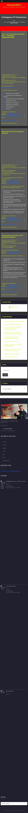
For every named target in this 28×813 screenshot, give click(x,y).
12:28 (4, 106)
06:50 (4, 102)
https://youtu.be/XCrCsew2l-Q (12, 183)
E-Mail (3, 457)
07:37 (4, 104)
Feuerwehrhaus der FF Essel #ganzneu (12, 353)
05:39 (4, 100)
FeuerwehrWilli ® (14, 5)
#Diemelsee (15, 120)
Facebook (4, 444)
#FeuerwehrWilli (5, 120)
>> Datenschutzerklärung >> (14, 471)
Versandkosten (10, 486)
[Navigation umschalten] (14, 11)
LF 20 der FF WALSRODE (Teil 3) (11, 357)
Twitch (3, 454)
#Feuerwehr (10, 120)
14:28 (4, 108)
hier (7, 425)
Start (14, 20)
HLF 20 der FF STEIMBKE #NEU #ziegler (12, 324)
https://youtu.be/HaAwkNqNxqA (8, 87)
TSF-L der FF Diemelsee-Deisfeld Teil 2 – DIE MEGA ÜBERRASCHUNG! (14, 23)
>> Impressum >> (4, 471)
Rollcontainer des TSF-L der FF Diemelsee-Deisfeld (12, 236)
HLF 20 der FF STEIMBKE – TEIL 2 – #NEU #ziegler (14, 321)
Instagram (4, 448)
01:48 (4, 93)
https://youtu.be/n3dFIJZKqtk (12, 217)
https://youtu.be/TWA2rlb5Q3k (13, 181)
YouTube (4, 441)
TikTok (3, 451)
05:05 (4, 98)
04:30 (4, 95)
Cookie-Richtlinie (5, 460)
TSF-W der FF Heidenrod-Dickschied (11, 341)
